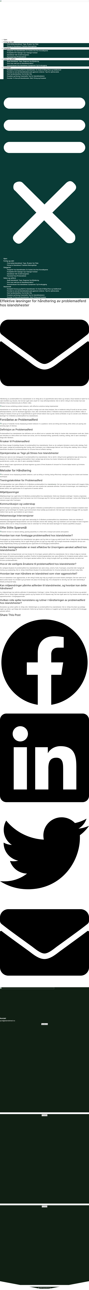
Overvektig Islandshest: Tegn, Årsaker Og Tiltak (22, 44)
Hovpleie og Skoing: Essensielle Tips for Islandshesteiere (25, 76)
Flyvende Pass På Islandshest (16, 57)
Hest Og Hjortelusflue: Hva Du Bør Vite (19, 74)
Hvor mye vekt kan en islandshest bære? (20, 63)
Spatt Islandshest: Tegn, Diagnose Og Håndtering (23, 61)
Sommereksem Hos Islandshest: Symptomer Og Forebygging (27, 65)
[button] (44, 168)
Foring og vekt (8, 42)
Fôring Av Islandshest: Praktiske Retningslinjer (22, 46)
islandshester (52, 484)
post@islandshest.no (7, 1021)
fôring (83, 498)
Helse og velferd (9, 59)
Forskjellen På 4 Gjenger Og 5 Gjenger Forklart (22, 53)
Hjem (5, 39)
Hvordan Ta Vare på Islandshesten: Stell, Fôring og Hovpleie (26, 78)
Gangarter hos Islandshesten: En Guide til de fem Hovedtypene (27, 50)
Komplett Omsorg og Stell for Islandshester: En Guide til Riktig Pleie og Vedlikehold (34, 70)
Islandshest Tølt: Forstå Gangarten (18, 55)
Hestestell (7, 68)
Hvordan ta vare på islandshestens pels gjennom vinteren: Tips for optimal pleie (33, 72)
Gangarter (7, 48)
